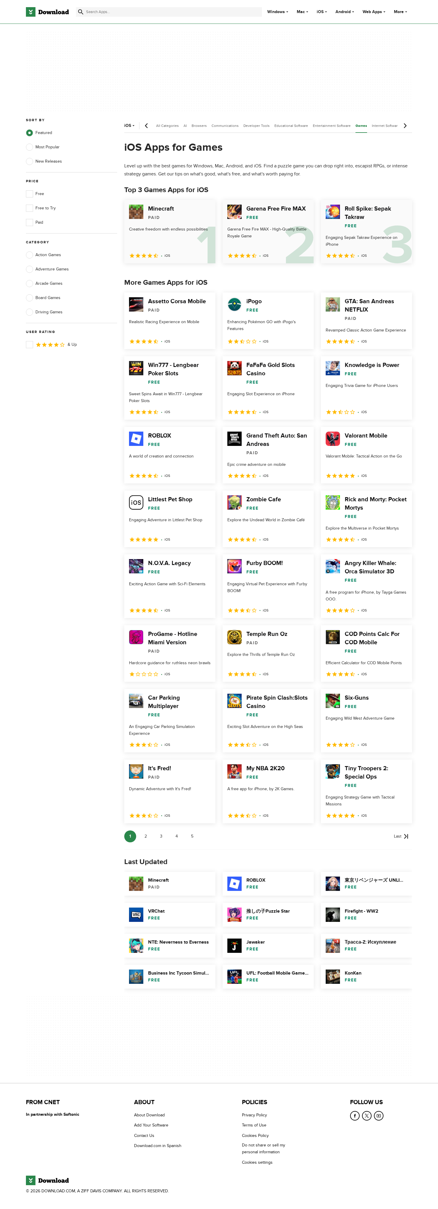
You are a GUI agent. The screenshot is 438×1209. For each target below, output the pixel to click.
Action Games (48, 254)
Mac (301, 12)
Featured (43, 132)
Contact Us (144, 1135)
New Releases (48, 161)
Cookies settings (257, 1162)
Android (343, 12)
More (399, 11)
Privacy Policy (254, 1115)
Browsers (199, 126)
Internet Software (386, 126)
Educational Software (291, 126)
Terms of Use (254, 1125)
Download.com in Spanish (157, 1145)
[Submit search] (81, 12)
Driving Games (49, 312)
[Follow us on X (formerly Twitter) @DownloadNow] (367, 1116)
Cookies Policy (255, 1135)
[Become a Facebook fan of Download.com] (355, 1116)
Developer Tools (256, 126)
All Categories (167, 126)
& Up (72, 344)
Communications (225, 126)
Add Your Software (151, 1125)
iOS (320, 12)
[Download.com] (47, 12)
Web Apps (372, 12)
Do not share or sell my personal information (263, 1148)
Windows (276, 12)
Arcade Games (49, 283)
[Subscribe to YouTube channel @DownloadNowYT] (378, 1116)
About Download (149, 1115)
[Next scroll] (405, 126)
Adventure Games (52, 269)
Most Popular (47, 147)
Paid (39, 222)
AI (185, 126)
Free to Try (45, 208)
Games (361, 126)
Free (39, 193)
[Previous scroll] (146, 126)
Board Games (47, 297)
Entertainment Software (332, 126)
